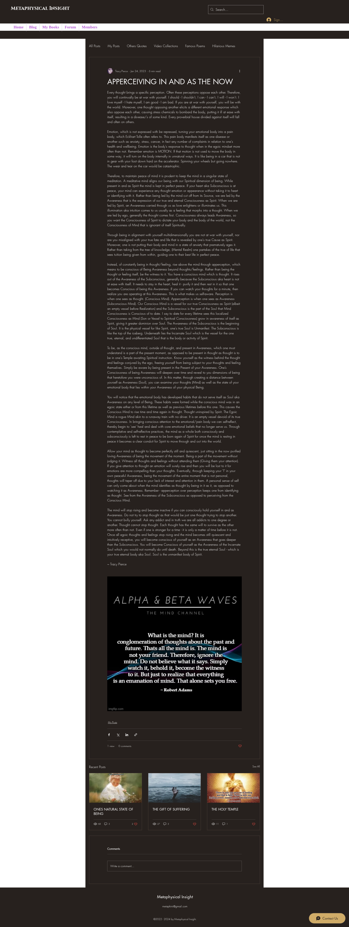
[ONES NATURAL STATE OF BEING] (115, 788)
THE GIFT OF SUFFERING (171, 809)
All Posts (94, 46)
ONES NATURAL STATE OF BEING (113, 811)
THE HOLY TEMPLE (225, 809)
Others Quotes (137, 46)
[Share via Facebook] (109, 734)
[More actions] (239, 71)
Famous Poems (195, 46)
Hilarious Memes (223, 46)
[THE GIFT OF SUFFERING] (174, 788)
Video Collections (166, 46)
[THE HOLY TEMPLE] (233, 788)
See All (256, 766)
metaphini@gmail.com (174, 906)
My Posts (114, 46)
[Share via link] (135, 734)
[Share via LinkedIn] (127, 734)
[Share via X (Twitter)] (118, 734)
